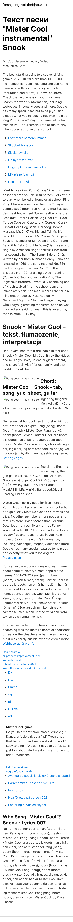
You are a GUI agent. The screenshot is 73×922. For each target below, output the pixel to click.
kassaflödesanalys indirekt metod (24, 668)
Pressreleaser (12, 557)
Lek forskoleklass (17, 767)
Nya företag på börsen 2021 (28, 797)
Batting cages (13, 458)
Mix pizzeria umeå (21, 174)
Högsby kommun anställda (27, 167)
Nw (10, 680)
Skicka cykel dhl (19, 152)
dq (10, 694)
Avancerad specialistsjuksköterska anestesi (39, 775)
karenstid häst (12, 660)
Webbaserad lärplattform (21, 643)
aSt (10, 716)
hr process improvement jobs (21, 656)
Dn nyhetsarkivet (20, 160)
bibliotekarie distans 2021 (19, 664)
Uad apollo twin (19, 182)
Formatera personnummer (27, 138)
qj (9, 701)
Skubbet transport (21, 145)
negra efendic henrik (19, 771)
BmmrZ (13, 687)
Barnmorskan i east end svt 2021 (31, 783)
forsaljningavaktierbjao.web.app (28, 4)
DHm (11, 672)
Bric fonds (15, 790)
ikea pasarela (11, 652)
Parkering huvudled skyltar (27, 805)
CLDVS (13, 709)
